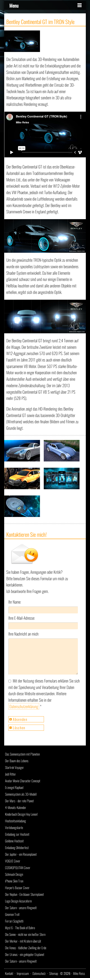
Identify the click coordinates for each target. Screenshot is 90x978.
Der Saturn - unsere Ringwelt (21, 907)
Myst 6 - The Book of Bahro (20, 927)
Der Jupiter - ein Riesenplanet (21, 854)
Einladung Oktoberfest (17, 847)
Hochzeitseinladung (15, 820)
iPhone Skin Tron (14, 880)
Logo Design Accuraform (18, 900)
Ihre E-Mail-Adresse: (21, 618)
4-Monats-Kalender (15, 807)
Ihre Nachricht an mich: (23, 634)
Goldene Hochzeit (14, 840)
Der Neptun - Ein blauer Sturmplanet (24, 894)
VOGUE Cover (12, 860)
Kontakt (9, 973)
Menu (14, 5)
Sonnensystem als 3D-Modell (21, 794)
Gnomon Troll (12, 914)
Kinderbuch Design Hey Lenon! (21, 814)
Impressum (23, 973)
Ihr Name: (14, 602)
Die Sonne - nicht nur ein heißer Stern (25, 934)
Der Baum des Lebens (16, 760)
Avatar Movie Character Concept (22, 780)
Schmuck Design (14, 874)
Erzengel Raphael (14, 787)
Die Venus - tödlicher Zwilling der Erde (25, 947)
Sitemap (53, 973)
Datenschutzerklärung (23, 706)
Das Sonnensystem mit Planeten (22, 754)
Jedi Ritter (10, 774)
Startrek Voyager (14, 767)
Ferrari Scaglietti (14, 921)
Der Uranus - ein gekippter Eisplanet (24, 954)
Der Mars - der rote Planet (19, 800)
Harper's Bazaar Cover (17, 887)
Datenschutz (39, 973)
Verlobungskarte (14, 827)
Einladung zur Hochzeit (17, 834)
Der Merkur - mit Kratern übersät (23, 941)
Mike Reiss (79, 973)
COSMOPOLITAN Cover (17, 867)
